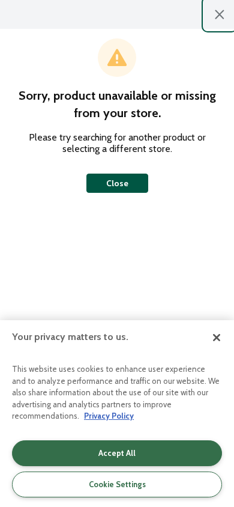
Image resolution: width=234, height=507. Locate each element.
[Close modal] (219, 14)
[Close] (216, 337)
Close (117, 183)
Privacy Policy (109, 415)
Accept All (117, 453)
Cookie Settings (117, 484)
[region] (117, 413)
